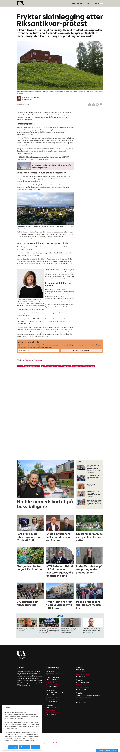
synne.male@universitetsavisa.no (82, 673)
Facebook (28, 360)
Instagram (37, 360)
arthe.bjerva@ (82, 685)
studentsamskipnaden (53, 366)
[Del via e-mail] (97, 104)
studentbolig (89, 366)
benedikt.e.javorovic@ (53, 697)
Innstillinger (13, 747)
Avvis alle (35, 747)
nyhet (20, 366)
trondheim (66, 366)
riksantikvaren (78, 366)
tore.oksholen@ (51, 682)
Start (73, 3)
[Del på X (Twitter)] (93, 104)
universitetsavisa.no (52, 684)
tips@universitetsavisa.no (54, 673)
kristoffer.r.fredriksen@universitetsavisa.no (84, 698)
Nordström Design (54, 743)
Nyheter (80, 3)
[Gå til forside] (20, 3)
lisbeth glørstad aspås (32, 366)
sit (43, 366)
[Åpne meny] (101, 3)
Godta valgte (24, 747)
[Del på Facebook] (89, 104)
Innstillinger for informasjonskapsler (107, 750)
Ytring (87, 3)
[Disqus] (60, 395)
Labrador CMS (74, 743)
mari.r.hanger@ (51, 710)
